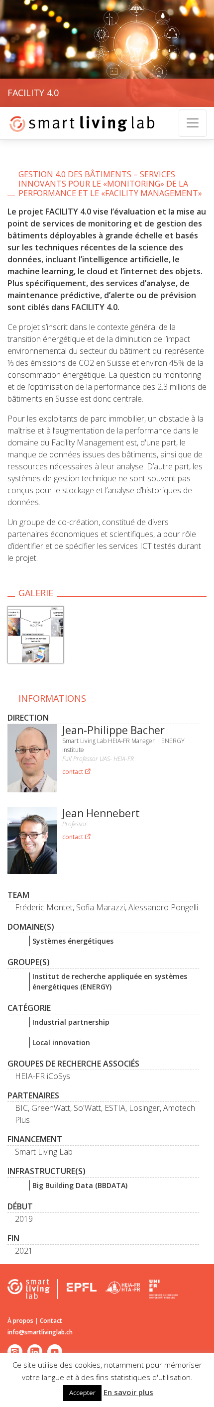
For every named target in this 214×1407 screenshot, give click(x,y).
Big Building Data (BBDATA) (79, 1185)
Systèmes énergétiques (72, 941)
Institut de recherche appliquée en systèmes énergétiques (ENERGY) (109, 981)
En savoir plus (128, 1392)
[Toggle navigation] (193, 123)
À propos (20, 1320)
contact (73, 771)
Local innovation (61, 1042)
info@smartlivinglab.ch (40, 1332)
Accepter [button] (82, 1392)
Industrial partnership (70, 1022)
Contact (51, 1320)
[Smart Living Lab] (78, 123)
